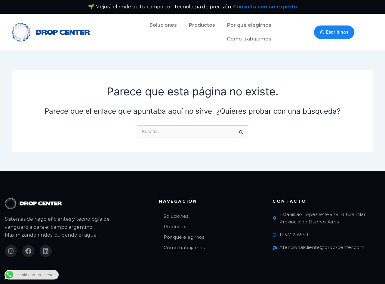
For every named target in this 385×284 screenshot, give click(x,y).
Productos (202, 25)
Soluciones (163, 25)
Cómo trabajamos (249, 39)
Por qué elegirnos (249, 25)
